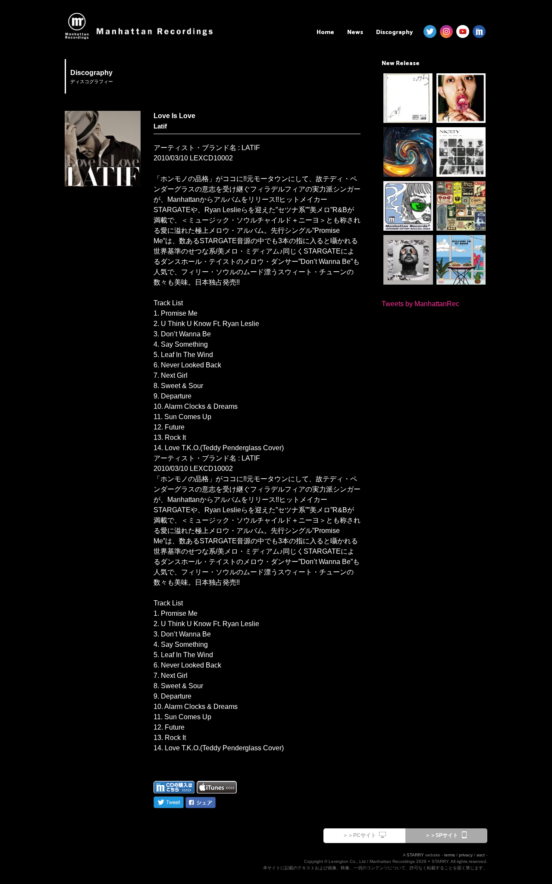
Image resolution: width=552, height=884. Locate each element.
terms (449, 855)
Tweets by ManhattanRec (420, 303)
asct (481, 855)
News (355, 33)
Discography (394, 33)
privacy (466, 855)
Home (325, 33)
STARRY (415, 855)
